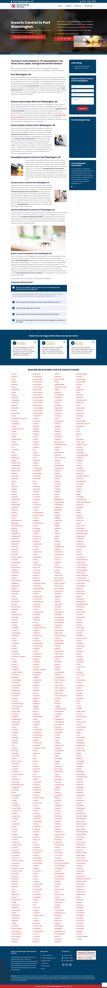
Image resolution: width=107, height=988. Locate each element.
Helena (36, 677)
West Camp (80, 821)
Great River (37, 607)
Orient (57, 740)
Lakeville (36, 866)
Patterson (58, 782)
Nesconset (58, 604)
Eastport (36, 418)
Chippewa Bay (16, 719)
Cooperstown (16, 811)
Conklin (14, 800)
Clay (13, 745)
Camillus (14, 625)
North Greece (59, 685)
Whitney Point (81, 892)
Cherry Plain (15, 709)
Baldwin (14, 460)
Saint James (81, 442)
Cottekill (14, 839)
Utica (78, 703)
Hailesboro (37, 633)
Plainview (58, 824)
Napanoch (58, 596)
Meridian (58, 492)
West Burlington (82, 819)
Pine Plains (58, 816)
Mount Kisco (59, 575)
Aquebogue (16, 424)
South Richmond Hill (83, 581)
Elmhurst (36, 434)
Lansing (36, 868)
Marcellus (58, 416)
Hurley (35, 751)
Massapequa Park (60, 444)
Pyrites (57, 892)
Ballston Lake (16, 468)
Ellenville (36, 431)
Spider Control (46, 960)
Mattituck (58, 455)
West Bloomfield (82, 816)
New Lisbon (58, 625)
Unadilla (79, 693)
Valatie (79, 706)
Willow (79, 897)
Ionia (35, 764)
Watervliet (80, 792)
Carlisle (14, 646)
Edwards (36, 424)
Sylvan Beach (81, 646)
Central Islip (15, 683)
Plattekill (57, 829)
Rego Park (58, 921)
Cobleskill (15, 769)
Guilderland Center (40, 628)
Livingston (37, 913)
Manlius (57, 403)
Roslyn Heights (81, 421)
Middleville (58, 510)
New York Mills (59, 641)
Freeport (36, 518)
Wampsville (80, 761)
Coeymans (15, 771)
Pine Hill (57, 813)
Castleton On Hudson (18, 656)
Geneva (36, 549)
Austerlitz (15, 444)
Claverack (15, 743)
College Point (16, 787)
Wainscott (80, 748)
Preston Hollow (59, 879)
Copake (14, 813)
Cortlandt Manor (17, 837)
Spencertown (81, 594)
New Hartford (59, 612)
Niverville (58, 667)
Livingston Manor (39, 915)
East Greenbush (17, 934)
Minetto (57, 536)
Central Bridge (16, 680)
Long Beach (37, 928)
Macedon (37, 942)
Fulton (36, 526)
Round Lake (80, 426)
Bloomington (16, 541)
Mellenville (58, 476)
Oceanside (58, 714)
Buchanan (15, 609)
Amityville (15, 408)
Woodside (80, 918)
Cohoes (14, 777)
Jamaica (36, 785)
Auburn (14, 442)
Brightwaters (16, 591)
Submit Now (82, 108)
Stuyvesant (80, 635)
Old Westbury (59, 730)
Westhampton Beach (83, 879)
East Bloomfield (17, 928)
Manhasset (58, 397)
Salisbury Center (82, 444)
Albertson (15, 384)
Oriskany (58, 743)
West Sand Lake (82, 853)
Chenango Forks (17, 706)
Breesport (15, 570)
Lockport (36, 921)
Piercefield (58, 805)
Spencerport (81, 591)
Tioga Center (81, 667)
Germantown (38, 552)
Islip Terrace (37, 777)
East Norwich (38, 390)
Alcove (14, 387)
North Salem (59, 693)
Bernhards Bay (16, 520)
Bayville (14, 494)
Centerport (15, 677)
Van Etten (80, 714)
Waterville (80, 790)
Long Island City (39, 931)
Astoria (14, 437)
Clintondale (15, 764)
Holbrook (36, 714)
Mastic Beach (59, 452)
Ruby (78, 429)
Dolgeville (15, 908)
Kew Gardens (38, 821)
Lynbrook (36, 939)
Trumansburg (81, 680)
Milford (57, 513)
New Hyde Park (59, 617)
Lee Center (37, 887)
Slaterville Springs (82, 533)
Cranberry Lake (17, 845)
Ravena (57, 908)
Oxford (57, 764)
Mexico (57, 497)
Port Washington (60, 866)
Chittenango (16, 722)
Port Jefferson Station (62, 863)
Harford (36, 651)
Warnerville (80, 771)
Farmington (37, 471)
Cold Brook (15, 779)
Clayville (14, 748)
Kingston (36, 832)
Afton (14, 379)
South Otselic (81, 573)
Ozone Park (58, 769)
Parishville (58, 777)
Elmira (35, 437)
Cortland (15, 834)
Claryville (15, 740)
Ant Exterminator (47, 955)
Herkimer (36, 685)
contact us (32, 278)
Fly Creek (36, 494)
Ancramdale (16, 413)
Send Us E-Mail (68, 958)
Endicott (36, 444)
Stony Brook (80, 630)
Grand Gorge (38, 599)
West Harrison (81, 829)
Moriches (58, 562)
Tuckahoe (80, 685)
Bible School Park (17, 526)
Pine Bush (58, 808)
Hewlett (36, 693)
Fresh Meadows (38, 523)
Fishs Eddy (37, 486)
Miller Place (58, 520)
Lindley (36, 900)
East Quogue (38, 395)
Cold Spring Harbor (18, 785)
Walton (79, 756)
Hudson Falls (37, 743)
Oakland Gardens (60, 709)
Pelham (57, 790)
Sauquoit (80, 460)
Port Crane (58, 855)
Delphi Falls (15, 894)
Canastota (15, 635)
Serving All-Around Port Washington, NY (28, 37)
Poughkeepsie (59, 874)
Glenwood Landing (40, 583)
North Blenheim (60, 677)
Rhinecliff (58, 942)
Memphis (58, 484)
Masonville (58, 437)
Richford (79, 376)
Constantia (15, 805)
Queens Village (60, 900)
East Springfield (38, 408)
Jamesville (37, 792)
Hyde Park (37, 753)
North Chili (58, 683)
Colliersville (15, 790)
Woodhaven (81, 913)
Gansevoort (37, 536)
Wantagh (80, 766)
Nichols (57, 659)
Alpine (14, 392)
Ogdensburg (59, 719)
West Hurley (80, 837)
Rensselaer (58, 928)
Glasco (36, 562)
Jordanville (37, 808)
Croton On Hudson (18, 860)
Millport (57, 526)
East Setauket (38, 405)
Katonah (36, 813)
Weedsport (80, 805)
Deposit (14, 897)
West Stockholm (82, 860)
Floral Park (37, 489)
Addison (14, 376)
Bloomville (15, 544)
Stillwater (80, 622)
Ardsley (14, 426)
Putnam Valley (59, 889)
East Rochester (38, 397)
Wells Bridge (80, 808)
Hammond (37, 641)
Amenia (14, 405)
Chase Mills (15, 696)
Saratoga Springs (82, 455)
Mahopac (58, 376)
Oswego (57, 753)
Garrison (36, 547)
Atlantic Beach (16, 439)
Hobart (36, 711)
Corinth (14, 826)
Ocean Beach (59, 711)
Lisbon (36, 902)
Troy (78, 677)
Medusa (57, 473)
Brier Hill (14, 588)
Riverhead (80, 395)
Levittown (37, 892)
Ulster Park (80, 690)
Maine (57, 382)
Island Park (37, 769)
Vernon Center (81, 722)
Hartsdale (37, 662)
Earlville (14, 923)
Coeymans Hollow (17, 774)
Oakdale (58, 706)
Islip (35, 774)
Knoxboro (37, 845)
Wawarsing (80, 800)
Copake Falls (16, 816)
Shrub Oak (80, 520)
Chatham (15, 698)
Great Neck (37, 604)
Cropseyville (16, 853)
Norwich (57, 701)
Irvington (36, 766)
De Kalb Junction (17, 871)
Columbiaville (16, 795)
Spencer (79, 588)
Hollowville (37, 722)
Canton (14, 641)
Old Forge (58, 727)
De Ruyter (15, 876)
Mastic (57, 450)
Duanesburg (16, 915)
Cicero (14, 727)
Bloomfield (15, 539)
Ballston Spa (16, 471)
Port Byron (58, 850)
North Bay (58, 675)
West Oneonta (81, 847)
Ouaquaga (58, 758)
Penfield (57, 792)
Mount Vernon (59, 588)
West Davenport (82, 824)
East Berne (15, 926)
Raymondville (59, 910)
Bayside (14, 492)
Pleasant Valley (60, 834)
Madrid (57, 374)
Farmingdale (38, 468)
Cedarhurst (15, 669)
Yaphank (79, 931)
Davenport (15, 866)
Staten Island (81, 617)
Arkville (14, 431)
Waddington (81, 743)
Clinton (14, 758)
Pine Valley (58, 819)
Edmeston (37, 421)
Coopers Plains (16, 808)
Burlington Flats (17, 615)
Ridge (78, 387)
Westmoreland (81, 881)
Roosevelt (80, 410)
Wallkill (79, 753)
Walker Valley (81, 751)
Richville (79, 384)
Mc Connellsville (60, 458)
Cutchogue (15, 863)
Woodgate (80, 910)
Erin (35, 450)
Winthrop (80, 905)
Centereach (16, 675)
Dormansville (16, 910)
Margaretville (59, 421)
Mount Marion (59, 578)
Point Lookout (59, 845)
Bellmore (15, 510)
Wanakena (80, 764)
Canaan (14, 630)
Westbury (80, 866)
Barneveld (15, 476)
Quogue (57, 905)
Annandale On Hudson (19, 418)
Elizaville (36, 429)
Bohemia (15, 552)
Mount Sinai (58, 581)
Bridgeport (15, 583)
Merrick (57, 494)
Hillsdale (36, 706)
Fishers (36, 484)
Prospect (58, 881)
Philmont (58, 798)
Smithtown (80, 544)
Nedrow (57, 601)
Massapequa (59, 442)
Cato (13, 659)
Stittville (79, 625)
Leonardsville (38, 889)
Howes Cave (37, 737)
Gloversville (37, 586)
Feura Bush (37, 479)
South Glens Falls (82, 565)
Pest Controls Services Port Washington (27, 53)
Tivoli (78, 669)
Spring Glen (80, 599)
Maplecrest (58, 410)
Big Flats (14, 528)
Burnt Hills (15, 617)
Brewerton (15, 575)
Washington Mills (82, 777)
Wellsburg (80, 811)
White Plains (80, 884)
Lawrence (37, 881)
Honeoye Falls (38, 730)
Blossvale (15, 547)
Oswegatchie (59, 751)
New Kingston (59, 620)
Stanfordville (81, 612)
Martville (57, 429)
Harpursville (37, 656)
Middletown (59, 507)
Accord (14, 374)
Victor (79, 735)
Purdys (57, 887)
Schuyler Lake (81, 481)
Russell (79, 434)
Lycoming (37, 936)
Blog (43, 968)
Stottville (79, 633)
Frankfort (36, 507)
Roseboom (80, 413)
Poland (57, 847)
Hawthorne (37, 675)
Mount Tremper (60, 583)
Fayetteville (37, 476)
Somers (79, 552)
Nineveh (57, 664)
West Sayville (81, 855)
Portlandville (59, 868)
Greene (36, 609)
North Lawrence (60, 688)
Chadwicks (15, 688)
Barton (14, 481)
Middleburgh (59, 505)
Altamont (15, 397)
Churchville (15, 724)
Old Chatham (59, 724)
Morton (57, 570)
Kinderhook (37, 826)
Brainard (14, 565)
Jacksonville (37, 782)
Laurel (35, 876)
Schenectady (81, 471)
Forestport (37, 499)
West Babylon (81, 813)
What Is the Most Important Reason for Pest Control (83, 67)
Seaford (79, 489)
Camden (15, 622)
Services (68, 6)
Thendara (80, 659)
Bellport (14, 513)
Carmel (14, 649)
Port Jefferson (59, 860)
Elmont (36, 439)
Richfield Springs (82, 374)
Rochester (80, 397)
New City (58, 609)
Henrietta (36, 683)
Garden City (37, 539)
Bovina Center (16, 562)
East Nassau (37, 384)
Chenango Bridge (17, 703)
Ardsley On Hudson (18, 429)
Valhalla (79, 709)
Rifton (79, 392)
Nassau (57, 599)
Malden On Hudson (61, 387)
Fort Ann (36, 502)
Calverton (15, 620)
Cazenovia (15, 667)
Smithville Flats (81, 547)
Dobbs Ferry (16, 905)
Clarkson (15, 735)
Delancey (15, 884)
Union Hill (79, 696)
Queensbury (59, 902)
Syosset (79, 649)
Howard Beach (38, 735)
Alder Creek (15, 390)
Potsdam (58, 871)
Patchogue (58, 779)
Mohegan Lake (59, 547)
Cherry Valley (16, 711)
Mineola (57, 533)
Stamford (80, 609)
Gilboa (36, 560)
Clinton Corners (17, 761)
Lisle (35, 905)
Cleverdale (15, 753)
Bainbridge (15, 458)
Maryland (58, 434)
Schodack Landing (83, 476)
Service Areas (89, 6)
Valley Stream (81, 711)
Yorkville (79, 939)
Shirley (79, 513)
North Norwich (59, 690)
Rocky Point (80, 403)
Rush (78, 431)
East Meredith (38, 379)
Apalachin (15, 421)
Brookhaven (16, 601)
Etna (35, 458)
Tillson (79, 664)
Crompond (15, 850)
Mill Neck (57, 515)
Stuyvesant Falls (82, 638)
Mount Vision (59, 591)
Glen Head (37, 570)
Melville (57, 481)
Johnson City (38, 803)
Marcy (57, 418)
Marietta (57, 424)
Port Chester (59, 853)
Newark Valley (59, 643)
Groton (36, 622)
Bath (13, 484)
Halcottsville (37, 635)
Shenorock (80, 505)
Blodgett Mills (16, 536)
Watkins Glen (81, 795)
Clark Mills (15, 732)
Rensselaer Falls (60, 931)
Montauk (58, 549)
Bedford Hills (16, 505)
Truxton (79, 683)
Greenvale (37, 620)
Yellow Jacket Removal (48, 958)
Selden (79, 492)
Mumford (58, 594)
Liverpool (36, 910)
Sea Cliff (79, 486)
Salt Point (80, 447)
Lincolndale (37, 894)
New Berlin (58, 607)
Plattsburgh (59, 832)
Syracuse (80, 651)
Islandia (36, 771)
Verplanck (80, 730)
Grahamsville (38, 596)
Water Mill (80, 782)
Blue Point (15, 549)
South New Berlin (82, 570)
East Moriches (38, 382)
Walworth (80, 758)
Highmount (37, 703)
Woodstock (80, 921)
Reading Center (60, 913)
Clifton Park (15, 756)
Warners (79, 769)
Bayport (14, 489)
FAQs (25, 278)
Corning (14, 829)
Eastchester (37, 416)
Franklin (36, 510)
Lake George (38, 850)
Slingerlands (81, 536)
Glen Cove (37, 567)
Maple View (58, 408)
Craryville (15, 847)
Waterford (80, 785)
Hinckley (36, 709)
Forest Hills (37, 497)
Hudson (36, 740)
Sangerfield (80, 452)
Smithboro (80, 541)
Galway (36, 533)
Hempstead (37, 680)
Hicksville (36, 696)
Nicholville (58, 662)
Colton (14, 792)
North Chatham (60, 680)
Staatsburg (80, 607)
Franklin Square (38, 515)
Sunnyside (80, 643)
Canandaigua (16, 633)
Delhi (13, 889)
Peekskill (57, 787)
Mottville (57, 573)
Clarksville (15, 737)
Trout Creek (80, 675)
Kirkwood (36, 837)
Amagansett (16, 400)
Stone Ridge (80, 628)
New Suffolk (59, 633)
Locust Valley (38, 926)
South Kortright (81, 567)
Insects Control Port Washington (49, 53)
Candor (14, 638)
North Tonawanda (61, 696)
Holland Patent (38, 717)
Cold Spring (15, 782)
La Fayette (37, 847)
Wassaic (79, 779)
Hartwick (36, 664)
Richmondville (81, 382)
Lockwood (37, 923)
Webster (79, 803)
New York (58, 638)
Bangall (14, 473)
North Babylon (59, 672)
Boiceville (15, 554)
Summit (79, 641)
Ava (13, 447)
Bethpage (15, 523)
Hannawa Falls (38, 646)
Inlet (35, 758)
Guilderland (37, 625)
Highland (36, 701)
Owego (57, 761)
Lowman (36, 934)
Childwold (15, 717)
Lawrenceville (38, 884)
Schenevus (80, 473)
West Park (80, 850)
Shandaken (80, 497)
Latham (36, 874)
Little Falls (37, 908)
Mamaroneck (59, 395)
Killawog (36, 824)
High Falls (36, 698)
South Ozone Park (82, 575)
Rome (79, 405)
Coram (14, 821)
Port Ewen (58, 858)
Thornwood (80, 662)
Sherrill (79, 510)
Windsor (79, 902)
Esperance (37, 455)
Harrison (36, 659)
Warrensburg (81, 774)
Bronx (14, 596)
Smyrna (79, 549)
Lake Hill (36, 855)
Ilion (35, 756)
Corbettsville (16, 824)
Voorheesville (81, 737)
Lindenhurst (37, 897)
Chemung (15, 701)
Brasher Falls (16, 567)
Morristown (58, 567)
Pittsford (58, 821)
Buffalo (14, 612)
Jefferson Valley (39, 798)
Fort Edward (37, 505)
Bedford (14, 502)
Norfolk (57, 669)
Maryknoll (58, 431)
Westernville (80, 871)
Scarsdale (80, 468)
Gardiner (36, 541)
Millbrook (58, 518)
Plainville (58, 826)
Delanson (15, 887)
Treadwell (80, 672)
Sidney (79, 523)
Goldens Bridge (38, 588)
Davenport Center (17, 868)
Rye (78, 437)
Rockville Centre (82, 400)
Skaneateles (81, 528)
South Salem (81, 583)
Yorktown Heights (82, 936)
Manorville (58, 405)
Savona (79, 463)
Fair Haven (37, 460)
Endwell (36, 447)
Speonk (79, 596)
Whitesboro (80, 887)
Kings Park (37, 829)
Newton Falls (59, 651)
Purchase (58, 884)
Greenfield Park (38, 612)
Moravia (57, 560)
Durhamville (16, 918)
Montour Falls (59, 554)
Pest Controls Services (54, 986)
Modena (57, 541)
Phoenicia (58, 800)
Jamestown (37, 790)
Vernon (79, 719)
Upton (79, 701)
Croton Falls (16, 858)
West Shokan (81, 858)
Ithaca (36, 779)
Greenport (37, 617)
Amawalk (15, 403)
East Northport (38, 387)
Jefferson (37, 795)
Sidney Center (81, 526)
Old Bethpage (59, 722)
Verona (79, 724)
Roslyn (79, 418)
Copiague (15, 819)
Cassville (15, 651)
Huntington (37, 745)
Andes (14, 416)
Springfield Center (82, 604)
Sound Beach (81, 557)
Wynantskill (80, 928)
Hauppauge (37, 672)
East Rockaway (38, 400)
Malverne (58, 392)
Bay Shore (15, 486)
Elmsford (36, 442)
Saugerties (80, 458)
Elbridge (36, 426)
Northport (58, 698)
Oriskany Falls (59, 745)
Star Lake (80, 615)
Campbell (15, 628)
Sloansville (80, 539)
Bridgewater (16, 586)
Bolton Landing (17, 557)
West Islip (80, 839)
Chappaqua (16, 690)
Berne (14, 518)
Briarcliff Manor (17, 581)
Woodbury (80, 908)
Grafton (36, 594)
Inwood (36, 761)
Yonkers (79, 934)
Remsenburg (59, 926)
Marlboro (58, 426)
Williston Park (81, 894)
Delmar (14, 892)
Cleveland (15, 751)
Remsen (57, 923)
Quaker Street (59, 894)
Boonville (15, 560)
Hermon (36, 688)
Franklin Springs (38, 513)
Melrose (57, 479)
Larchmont (37, 871)
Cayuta (14, 664)
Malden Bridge (59, 384)
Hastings (36, 667)
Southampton (81, 586)
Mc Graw (58, 460)
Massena (58, 447)
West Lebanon (81, 842)
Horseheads (37, 732)
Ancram (14, 410)
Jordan (36, 805)
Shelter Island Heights (83, 502)
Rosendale (80, 416)
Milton (57, 531)
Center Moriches (17, 672)
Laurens (36, 879)
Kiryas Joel (37, 839)
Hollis (35, 719)
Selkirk (79, 494)
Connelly (15, 803)
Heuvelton (37, 690)
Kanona (36, 811)
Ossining (58, 748)
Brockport (15, 594)
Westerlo (79, 868)
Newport (58, 649)
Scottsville (80, 484)
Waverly (79, 798)
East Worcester (38, 413)
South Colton (81, 562)
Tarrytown (80, 656)
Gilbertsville (37, 557)
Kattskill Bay (37, 816)
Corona (14, 832)
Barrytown (15, 479)
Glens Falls (37, 581)
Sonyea (79, 554)
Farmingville (37, 473)
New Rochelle (59, 630)
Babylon (14, 455)
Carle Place (15, 643)
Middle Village (59, 502)
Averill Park (15, 450)
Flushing (36, 492)
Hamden (36, 638)
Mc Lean (57, 463)
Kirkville (36, 834)
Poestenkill (58, 842)
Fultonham (37, 528)
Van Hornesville (81, 717)
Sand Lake (80, 450)
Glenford (36, 575)
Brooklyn (14, 604)
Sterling (79, 620)
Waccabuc (80, 740)
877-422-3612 (89, 1)
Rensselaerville (59, 934)
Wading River (81, 745)
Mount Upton (59, 586)
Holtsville (36, 724)
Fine (35, 481)
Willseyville (80, 900)
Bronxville (15, 599)
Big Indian (15, 531)
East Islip (14, 942)
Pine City (58, 811)
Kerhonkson (37, 819)
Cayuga (14, 662)
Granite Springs (38, 601)
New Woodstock (60, 635)
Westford (80, 874)
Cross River (15, 855)
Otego (57, 756)
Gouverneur (37, 591)
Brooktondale (16, 607)
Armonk (14, 434)
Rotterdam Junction (83, 424)
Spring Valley (81, 601)
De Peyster (15, 874)
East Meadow (38, 376)
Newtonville (58, 654)
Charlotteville (16, 693)
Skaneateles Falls (82, 531)
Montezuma (59, 552)
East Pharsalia (38, 392)
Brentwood (15, 573)
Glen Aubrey (37, 565)
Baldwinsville (16, 465)
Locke (35, 918)
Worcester (80, 923)
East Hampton (16, 936)
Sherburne (80, 507)
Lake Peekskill (38, 863)
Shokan (79, 515)
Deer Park (15, 881)
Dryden (14, 913)
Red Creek (58, 915)
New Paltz (58, 628)
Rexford (57, 936)
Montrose (58, 557)
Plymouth (58, 839)
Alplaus (14, 395)
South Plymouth (82, 578)
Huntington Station (40, 748)
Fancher (36, 465)
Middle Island (59, 499)
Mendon (57, 486)
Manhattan (58, 400)
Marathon (58, 413)
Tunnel (79, 688)
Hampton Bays (38, 643)
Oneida (57, 735)
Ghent (36, 554)
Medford (58, 471)
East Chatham (16, 931)
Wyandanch (81, 926)
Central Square (16, 685)
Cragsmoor (15, 842)
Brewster (14, 578)
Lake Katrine (37, 858)
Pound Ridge (59, 876)
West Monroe (81, 845)
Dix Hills (14, 902)
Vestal (79, 732)
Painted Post (59, 771)
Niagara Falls (59, 656)
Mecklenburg (59, 468)
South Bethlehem (82, 560)
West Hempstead (82, 832)
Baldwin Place (16, 463)
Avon (13, 452)
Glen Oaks (37, 573)
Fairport (36, 463)
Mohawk (57, 544)
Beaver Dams (16, 499)
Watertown (80, 787)
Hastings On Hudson (40, 669)
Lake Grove (37, 853)
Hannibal (36, 649)
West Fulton (80, 826)
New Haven (58, 615)
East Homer (15, 939)
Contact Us (77, 6)
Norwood (58, 703)
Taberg (79, 654)
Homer (36, 727)
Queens (57, 897)
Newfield (58, 646)
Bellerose (15, 507)
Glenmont (37, 578)
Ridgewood (80, 390)
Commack (15, 798)
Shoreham (80, 518)
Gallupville (37, 531)
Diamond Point (16, 900)
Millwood (58, 528)
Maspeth (58, 439)
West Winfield (81, 863)
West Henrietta (81, 834)
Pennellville (58, 795)
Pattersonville (59, 785)
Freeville (36, 520)
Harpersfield (37, 654)
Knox (35, 842)
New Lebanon (59, 622)
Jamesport (37, 787)
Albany (14, 382)
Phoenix (57, 803)
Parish (57, 774)
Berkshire (15, 515)
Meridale (58, 489)
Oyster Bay (58, 766)
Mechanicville (59, 465)
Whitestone (80, 889)
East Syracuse (38, 410)
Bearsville (15, 497)
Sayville (79, 465)
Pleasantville (59, 837)
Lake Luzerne (38, 860)
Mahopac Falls (59, 379)
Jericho (36, 800)
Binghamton (16, 533)
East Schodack (38, 403)
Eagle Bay (15, 921)
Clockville (15, 766)
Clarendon (15, 730)
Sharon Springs (81, 499)
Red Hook (58, 918)
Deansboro (15, 879)
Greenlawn (37, 615)
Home (60, 6)
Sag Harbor (80, 439)
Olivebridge (58, 732)
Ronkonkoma (81, 408)
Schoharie (80, 479)
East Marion (37, 374)
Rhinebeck (58, 939)
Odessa (57, 717)
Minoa (57, 539)
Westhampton (81, 876)
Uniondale (80, 698)
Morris (57, 565)
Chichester (15, 714)
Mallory (57, 390)
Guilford (36, 630)
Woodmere (80, 915)
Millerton (57, 523)
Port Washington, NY (23, 1)
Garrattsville (37, 544)
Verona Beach (81, 727)
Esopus (36, 452)
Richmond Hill (81, 379)
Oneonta (58, 737)
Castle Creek (16, 654)
